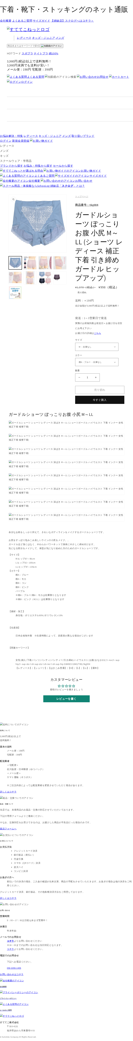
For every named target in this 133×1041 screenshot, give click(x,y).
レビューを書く (66, 699)
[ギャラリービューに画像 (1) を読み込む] (15, 262)
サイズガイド (41, 21)
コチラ (10, 949)
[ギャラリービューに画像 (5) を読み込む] (15, 277)
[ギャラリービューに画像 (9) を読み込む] (15, 292)
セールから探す (63, 166)
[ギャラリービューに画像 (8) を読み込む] (59, 277)
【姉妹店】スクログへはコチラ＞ (72, 21)
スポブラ (27, 53)
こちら (97, 333)
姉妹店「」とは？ (67, 186)
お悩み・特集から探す (38, 166)
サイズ (78, 339)
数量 (77, 370)
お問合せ (102, 77)
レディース (24, 38)
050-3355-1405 (14, 967)
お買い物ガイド (91, 171)
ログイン (27, 82)
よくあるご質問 (22, 21)
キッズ (43, 38)
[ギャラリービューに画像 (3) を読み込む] (45, 262)
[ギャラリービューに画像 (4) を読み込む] (59, 262)
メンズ (59, 38)
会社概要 (5, 21)
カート (125, 77)
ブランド (83, 136)
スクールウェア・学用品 (16, 161)
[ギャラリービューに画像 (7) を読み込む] (45, 277)
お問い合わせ (83, 181)
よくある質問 (35, 77)
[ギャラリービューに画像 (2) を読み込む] (30, 262)
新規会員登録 (20, 141)
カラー (78, 355)
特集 (11, 136)
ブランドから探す (11, 166)
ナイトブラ (41, 53)
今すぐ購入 (100, 399)
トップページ (81, 196)
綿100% (53, 53)
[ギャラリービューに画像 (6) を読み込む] (30, 277)
